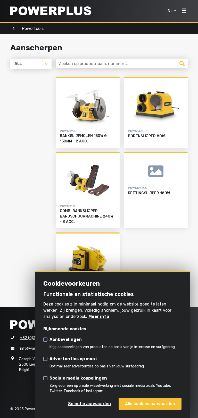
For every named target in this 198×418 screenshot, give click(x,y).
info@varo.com (33, 348)
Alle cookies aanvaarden (150, 403)
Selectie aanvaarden (89, 403)
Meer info (98, 316)
